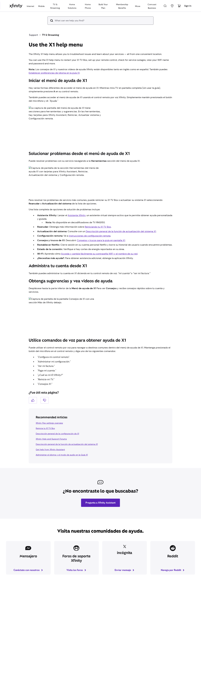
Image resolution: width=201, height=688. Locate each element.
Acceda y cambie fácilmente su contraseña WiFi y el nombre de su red (99, 253)
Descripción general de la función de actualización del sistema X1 (121, 231)
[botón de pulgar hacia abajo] (44, 400)
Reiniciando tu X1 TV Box (98, 226)
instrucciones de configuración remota (90, 235)
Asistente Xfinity (76, 215)
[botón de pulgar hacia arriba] (33, 400)
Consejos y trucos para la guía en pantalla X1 (101, 240)
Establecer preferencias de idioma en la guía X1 (54, 72)
